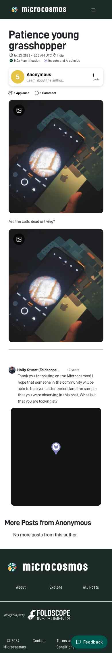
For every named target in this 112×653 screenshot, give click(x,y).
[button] (56, 449)
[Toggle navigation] (93, 10)
